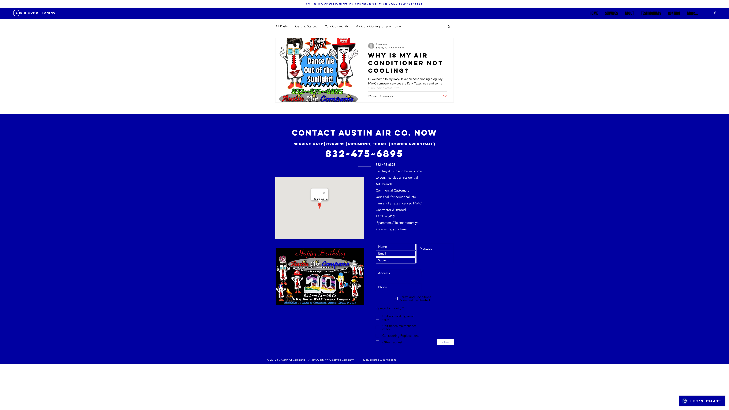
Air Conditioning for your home (378, 26)
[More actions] (446, 46)
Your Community (337, 26)
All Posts (281, 26)
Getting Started (306, 26)
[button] (449, 27)
